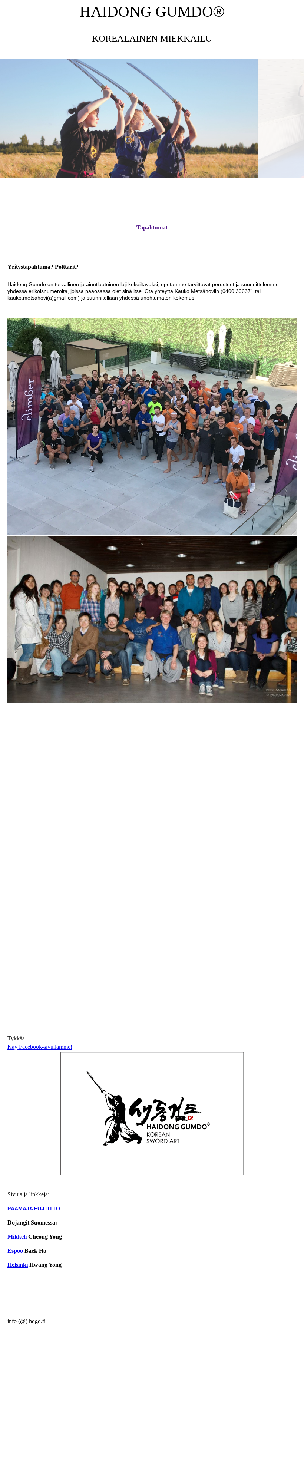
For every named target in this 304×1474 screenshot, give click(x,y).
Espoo (15, 1250)
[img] (152, 118)
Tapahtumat (152, 227)
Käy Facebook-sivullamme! (39, 1047)
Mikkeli (17, 1236)
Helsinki (17, 1265)
